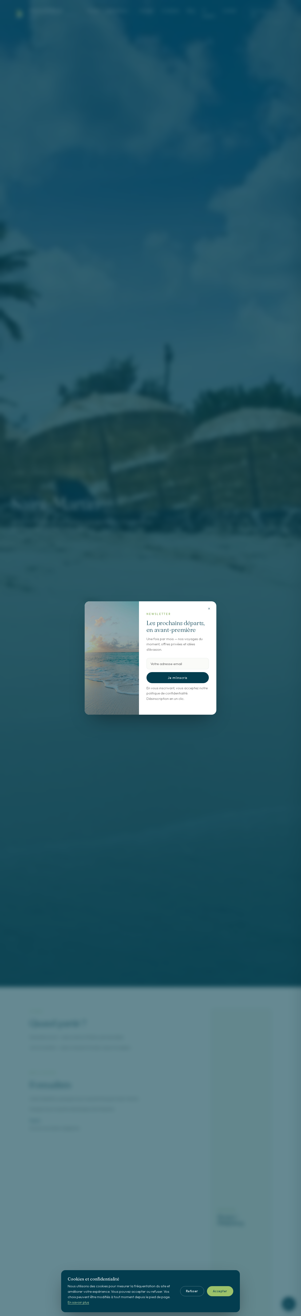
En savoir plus (78, 1302)
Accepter (220, 1291)
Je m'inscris (177, 678)
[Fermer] (209, 609)
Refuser (192, 1291)
